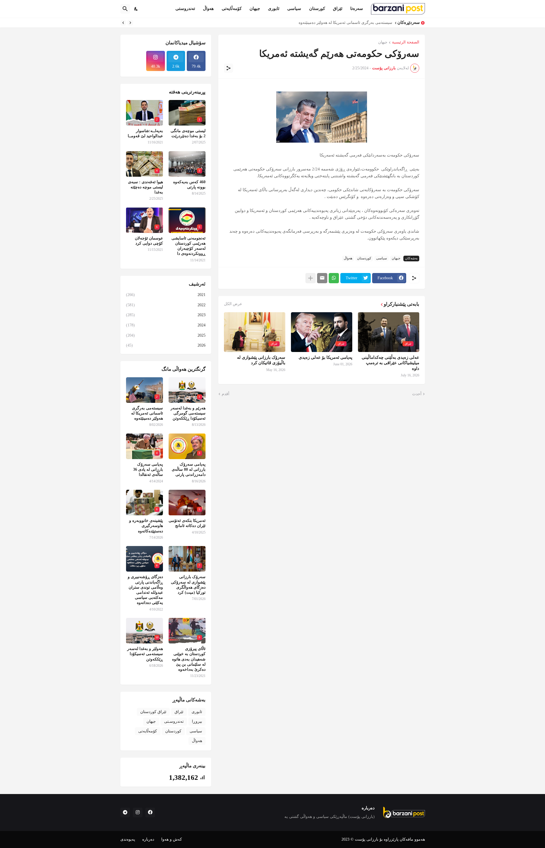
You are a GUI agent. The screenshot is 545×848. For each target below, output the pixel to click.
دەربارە (148, 839)
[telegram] (125, 812)
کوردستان (364, 258)
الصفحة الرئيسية (405, 42)
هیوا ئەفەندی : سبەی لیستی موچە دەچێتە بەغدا (145, 187)
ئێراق (337, 8)
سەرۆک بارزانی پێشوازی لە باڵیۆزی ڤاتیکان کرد (261, 360)
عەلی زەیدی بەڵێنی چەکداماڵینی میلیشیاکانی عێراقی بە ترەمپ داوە (390, 363)
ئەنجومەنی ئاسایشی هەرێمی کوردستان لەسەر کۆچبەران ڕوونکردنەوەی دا (188, 246)
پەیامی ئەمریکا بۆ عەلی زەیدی (325, 357)
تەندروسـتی (174, 721)
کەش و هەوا (171, 839)
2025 (166, 335)
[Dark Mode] (136, 9)
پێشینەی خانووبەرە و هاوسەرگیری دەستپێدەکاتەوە (146, 525)
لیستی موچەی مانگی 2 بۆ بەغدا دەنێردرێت (188, 133)
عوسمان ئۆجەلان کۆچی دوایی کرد (149, 240)
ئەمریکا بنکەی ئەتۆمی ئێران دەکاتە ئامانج (187, 523)
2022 (166, 305)
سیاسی (294, 8)
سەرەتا (356, 8)
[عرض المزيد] (310, 278)
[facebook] (150, 812)
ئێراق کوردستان (153, 712)
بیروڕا (197, 721)
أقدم (225, 394)
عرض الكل (233, 304)
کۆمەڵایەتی (232, 8)
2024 (166, 325)
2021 (166, 295)
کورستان (317, 8)
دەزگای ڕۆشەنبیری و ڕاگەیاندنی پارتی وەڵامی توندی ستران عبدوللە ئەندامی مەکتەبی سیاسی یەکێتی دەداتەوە (145, 590)
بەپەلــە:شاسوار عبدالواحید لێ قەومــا (145, 133)
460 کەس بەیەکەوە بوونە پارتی (189, 184)
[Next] (123, 23)
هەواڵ (208, 8)
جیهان (255, 8)
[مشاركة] (228, 68)
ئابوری (273, 8)
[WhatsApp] (334, 278)
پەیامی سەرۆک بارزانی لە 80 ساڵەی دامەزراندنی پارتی (189, 469)
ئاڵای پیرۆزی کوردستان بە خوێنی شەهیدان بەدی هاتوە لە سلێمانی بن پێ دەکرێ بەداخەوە (189, 659)
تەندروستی (185, 8)
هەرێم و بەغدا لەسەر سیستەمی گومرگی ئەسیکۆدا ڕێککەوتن (188, 413)
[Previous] (130, 23)
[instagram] (137, 812)
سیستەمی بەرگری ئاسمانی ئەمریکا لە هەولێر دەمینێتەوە (345, 22)
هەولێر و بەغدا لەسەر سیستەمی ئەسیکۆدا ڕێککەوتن (145, 654)
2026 (166, 345)
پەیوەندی (127, 839)
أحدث (417, 394)
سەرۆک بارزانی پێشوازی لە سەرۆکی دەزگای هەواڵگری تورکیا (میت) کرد (188, 585)
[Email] (322, 278)
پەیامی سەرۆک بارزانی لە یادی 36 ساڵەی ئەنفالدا (148, 469)
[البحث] (125, 9)
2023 (166, 315)
